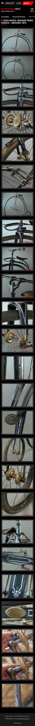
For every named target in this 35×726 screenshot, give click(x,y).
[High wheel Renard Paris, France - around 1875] (17, 40)
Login (18, 3)
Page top (17, 723)
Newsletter (9, 3)
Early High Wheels (18, 16)
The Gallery (5, 16)
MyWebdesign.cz (23, 718)
